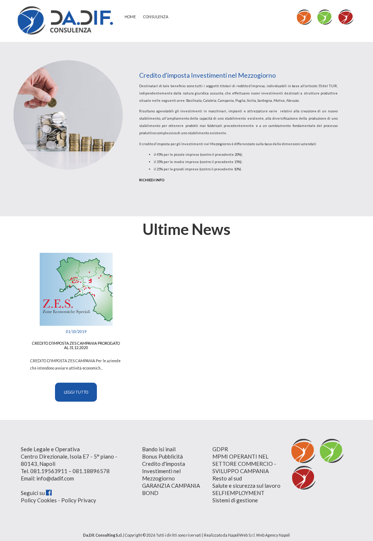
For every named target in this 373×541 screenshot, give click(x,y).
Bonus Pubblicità (162, 456)
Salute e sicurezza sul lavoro (246, 485)
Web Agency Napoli (273, 535)
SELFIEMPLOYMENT (238, 493)
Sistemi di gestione (235, 500)
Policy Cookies (39, 500)
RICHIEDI (152, 180)
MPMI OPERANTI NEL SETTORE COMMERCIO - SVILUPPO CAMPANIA (244, 463)
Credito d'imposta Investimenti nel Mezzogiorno (163, 471)
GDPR (220, 449)
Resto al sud (227, 478)
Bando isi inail (159, 449)
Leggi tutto (76, 392)
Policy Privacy (78, 500)
